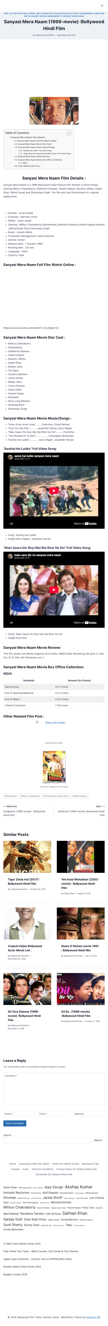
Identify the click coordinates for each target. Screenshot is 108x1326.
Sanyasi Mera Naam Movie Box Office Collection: (40, 160)
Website (79, 1114)
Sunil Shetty (12, 1225)
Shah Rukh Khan (35, 1219)
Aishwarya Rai (25, 1187)
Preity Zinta (88, 1207)
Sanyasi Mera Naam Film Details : (29, 137)
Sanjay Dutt (12, 1219)
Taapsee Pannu (58, 1225)
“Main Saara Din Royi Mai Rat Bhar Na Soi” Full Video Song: (47, 153)
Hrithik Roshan (36, 1198)
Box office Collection (66, 13)
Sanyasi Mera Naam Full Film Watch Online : (37, 141)
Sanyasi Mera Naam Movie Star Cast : (35, 144)
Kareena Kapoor (15, 1203)
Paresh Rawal (74, 1207)
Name (9, 1114)
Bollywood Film (45, 13)
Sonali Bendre (69, 1219)
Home (12, 1163)
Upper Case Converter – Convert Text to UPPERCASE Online (37, 1259)
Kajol (6, 1202)
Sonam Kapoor (86, 1220)
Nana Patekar (43, 1208)
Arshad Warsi (79, 1193)
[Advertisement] (54, 70)
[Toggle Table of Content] (68, 133)
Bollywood (29, 13)
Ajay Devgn (53, 1187)
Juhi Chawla (96, 1197)
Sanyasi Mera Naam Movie (56, 796)
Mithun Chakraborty (51, 16)
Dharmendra (86, 13)
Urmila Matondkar (13, 1229)
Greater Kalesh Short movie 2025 (22, 1266)
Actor (26, 1169)
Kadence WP (93, 1317)
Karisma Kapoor (31, 1202)
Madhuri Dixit (45, 1203)
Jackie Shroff (52, 1197)
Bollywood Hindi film (45, 35)
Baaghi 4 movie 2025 (15, 1274)
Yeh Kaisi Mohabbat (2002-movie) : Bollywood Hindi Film (80, 884)
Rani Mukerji (11, 1213)
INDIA (25, 163)
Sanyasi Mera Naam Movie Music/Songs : (37, 147)
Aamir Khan (10, 1187)
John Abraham (82, 1198)
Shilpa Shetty (54, 1220)
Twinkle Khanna (79, 1225)
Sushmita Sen (46, 1225)
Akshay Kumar (79, 1186)
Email (44, 1114)
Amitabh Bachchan (16, 1192)
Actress (15, 1169)
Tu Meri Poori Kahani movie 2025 (22, 1243)
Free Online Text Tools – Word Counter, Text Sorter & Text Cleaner (40, 1251)
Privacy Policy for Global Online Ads (77, 1169)
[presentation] (27, 857)
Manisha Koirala (61, 1202)
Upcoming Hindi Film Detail (34, 1163)
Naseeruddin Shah (58, 1208)
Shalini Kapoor (80, 796)
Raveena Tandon (32, 1213)
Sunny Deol (31, 1225)
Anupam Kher (66, 1193)
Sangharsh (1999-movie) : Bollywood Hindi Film (24, 811)
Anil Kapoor (50, 1192)
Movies (66, 16)
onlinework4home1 (19, 889)
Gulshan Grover (23, 1198)
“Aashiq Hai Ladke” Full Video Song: (37, 151)
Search (7, 1135)
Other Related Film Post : (29, 166)
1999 (6, 13)
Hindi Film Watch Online (65, 1163)
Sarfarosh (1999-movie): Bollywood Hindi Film (81, 811)
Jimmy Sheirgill (69, 1198)
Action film (16, 13)
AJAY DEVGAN (38, 1188)
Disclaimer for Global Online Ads (54, 1174)
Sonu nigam (78, 16)
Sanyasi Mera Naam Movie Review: (34, 156)
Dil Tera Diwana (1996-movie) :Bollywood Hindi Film (24, 1016)
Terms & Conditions (43, 1169)
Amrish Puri (36, 1193)
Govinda (9, 1197)
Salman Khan (74, 1213)
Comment (11, 1075)
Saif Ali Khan (53, 1213)
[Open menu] (102, 5)
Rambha (99, 1208)
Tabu (68, 1225)
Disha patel (69, 893)
